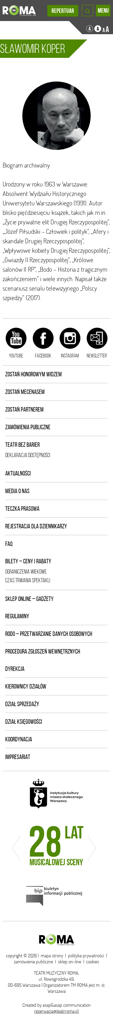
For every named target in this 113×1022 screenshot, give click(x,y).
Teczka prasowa (22, 508)
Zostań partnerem (24, 409)
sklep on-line (69, 962)
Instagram (70, 355)
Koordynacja (18, 739)
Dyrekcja (14, 668)
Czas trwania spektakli (27, 580)
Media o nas (17, 491)
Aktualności (18, 473)
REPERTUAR (63, 10)
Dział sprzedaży (22, 704)
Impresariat (17, 756)
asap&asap (52, 1005)
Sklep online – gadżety (29, 598)
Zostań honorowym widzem (33, 374)
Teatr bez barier (22, 444)
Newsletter (97, 355)
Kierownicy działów (25, 686)
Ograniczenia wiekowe (26, 572)
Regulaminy (17, 616)
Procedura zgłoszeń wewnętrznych (42, 651)
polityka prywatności (86, 956)
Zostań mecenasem (25, 391)
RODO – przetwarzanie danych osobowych (48, 633)
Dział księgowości (23, 721)
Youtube (16, 355)
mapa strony (52, 956)
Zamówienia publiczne (27, 427)
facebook (43, 355)
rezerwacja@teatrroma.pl (56, 1011)
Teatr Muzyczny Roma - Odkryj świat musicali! (19, 10)
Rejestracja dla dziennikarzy (36, 526)
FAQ (9, 543)
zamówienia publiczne (33, 962)
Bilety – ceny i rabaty (28, 561)
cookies (92, 962)
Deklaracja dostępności (27, 455)
